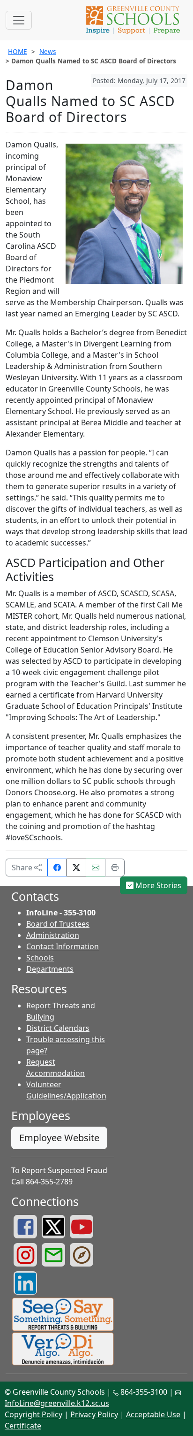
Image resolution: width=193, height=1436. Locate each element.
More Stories (157, 885)
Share (23, 867)
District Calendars (57, 1028)
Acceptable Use (153, 1414)
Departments (50, 969)
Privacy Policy (94, 1414)
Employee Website (59, 1137)
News (47, 51)
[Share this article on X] (76, 867)
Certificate (23, 1426)
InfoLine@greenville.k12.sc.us (57, 1403)
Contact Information (62, 946)
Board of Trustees (57, 924)
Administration (52, 935)
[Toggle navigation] (19, 20)
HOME (17, 51)
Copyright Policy (33, 1414)
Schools (40, 957)
